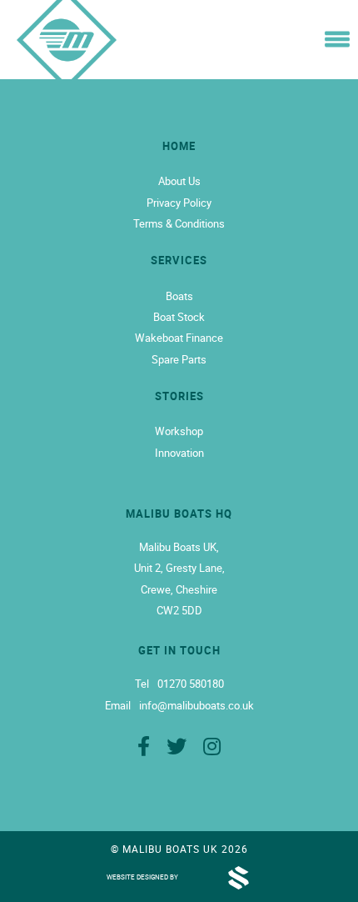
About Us (179, 180)
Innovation (179, 452)
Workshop (179, 430)
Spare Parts (179, 359)
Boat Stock (179, 316)
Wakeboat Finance (179, 337)
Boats (179, 295)
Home (179, 145)
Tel (142, 684)
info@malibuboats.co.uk (196, 705)
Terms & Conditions (179, 223)
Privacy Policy (179, 202)
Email (118, 705)
